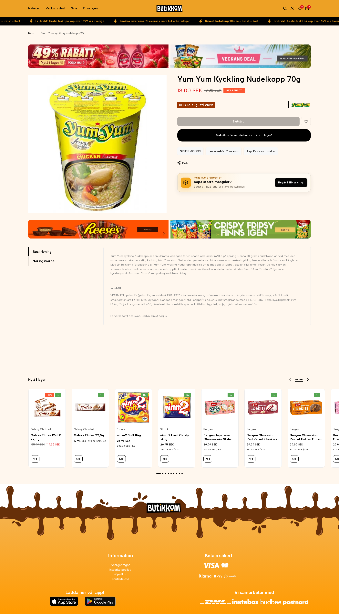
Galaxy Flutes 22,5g (89, 435)
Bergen (208, 429)
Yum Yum (232, 151)
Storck (121, 429)
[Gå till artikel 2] (162, 473)
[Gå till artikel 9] (182, 473)
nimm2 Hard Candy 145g (174, 437)
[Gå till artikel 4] (168, 473)
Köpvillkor (120, 574)
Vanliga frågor (120, 565)
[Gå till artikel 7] (176, 473)
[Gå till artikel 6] (173, 473)
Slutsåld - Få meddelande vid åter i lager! (244, 135)
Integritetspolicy (120, 569)
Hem (31, 33)
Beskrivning (42, 251)
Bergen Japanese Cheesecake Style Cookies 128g (217, 437)
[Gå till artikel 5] (171, 473)
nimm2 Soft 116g (129, 435)
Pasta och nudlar (264, 151)
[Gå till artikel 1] (158, 473)
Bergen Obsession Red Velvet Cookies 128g (262, 437)
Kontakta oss (120, 579)
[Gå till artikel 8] (179, 473)
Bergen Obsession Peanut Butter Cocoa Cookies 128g (306, 437)
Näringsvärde (44, 261)
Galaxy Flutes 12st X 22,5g (46, 437)
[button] (306, 121)
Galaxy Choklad (41, 429)
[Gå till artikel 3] (165, 473)
